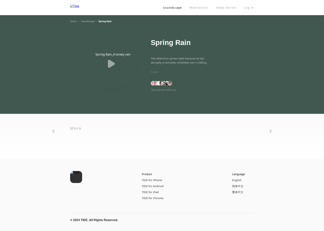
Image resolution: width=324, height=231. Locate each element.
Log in (249, 7)
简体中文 (237, 186)
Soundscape (172, 7)
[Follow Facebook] (232, 220)
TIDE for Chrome (152, 198)
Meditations (198, 7)
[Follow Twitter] (250, 220)
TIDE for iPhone (152, 180)
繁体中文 (237, 192)
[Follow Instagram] (241, 220)
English (237, 180)
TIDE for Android (153, 186)
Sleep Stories (226, 7)
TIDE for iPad (150, 192)
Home (73, 21)
